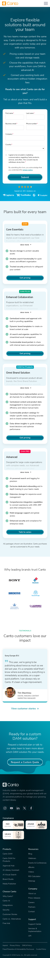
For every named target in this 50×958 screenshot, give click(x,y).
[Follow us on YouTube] (11, 808)
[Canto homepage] (10, 3)
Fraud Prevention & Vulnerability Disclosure (18, 949)
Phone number (31, 124)
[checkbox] (6, 155)
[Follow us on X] (24, 808)
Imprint (5, 945)
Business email (10, 124)
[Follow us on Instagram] (5, 808)
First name (9, 113)
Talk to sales (25, 532)
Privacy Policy (15, 945)
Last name (29, 113)
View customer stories (23, 708)
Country (8, 144)
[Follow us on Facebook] (31, 808)
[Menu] (46, 3)
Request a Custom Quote (25, 762)
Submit (25, 177)
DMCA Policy (27, 945)
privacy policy (28, 170)
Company (8, 134)
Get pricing (25, 277)
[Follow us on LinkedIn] (18, 808)
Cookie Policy (41, 949)
